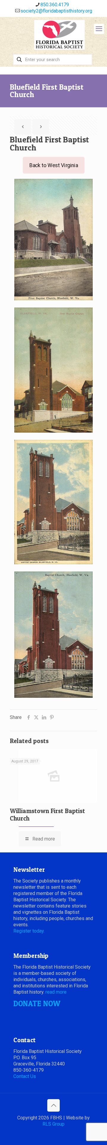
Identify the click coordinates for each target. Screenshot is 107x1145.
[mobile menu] (99, 29)
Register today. (29, 931)
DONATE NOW (36, 1003)
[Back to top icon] (53, 1105)
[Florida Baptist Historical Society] (59, 35)
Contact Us (24, 1076)
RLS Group (53, 1124)
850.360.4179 (54, 4)
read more (56, 992)
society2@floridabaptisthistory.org (56, 11)
